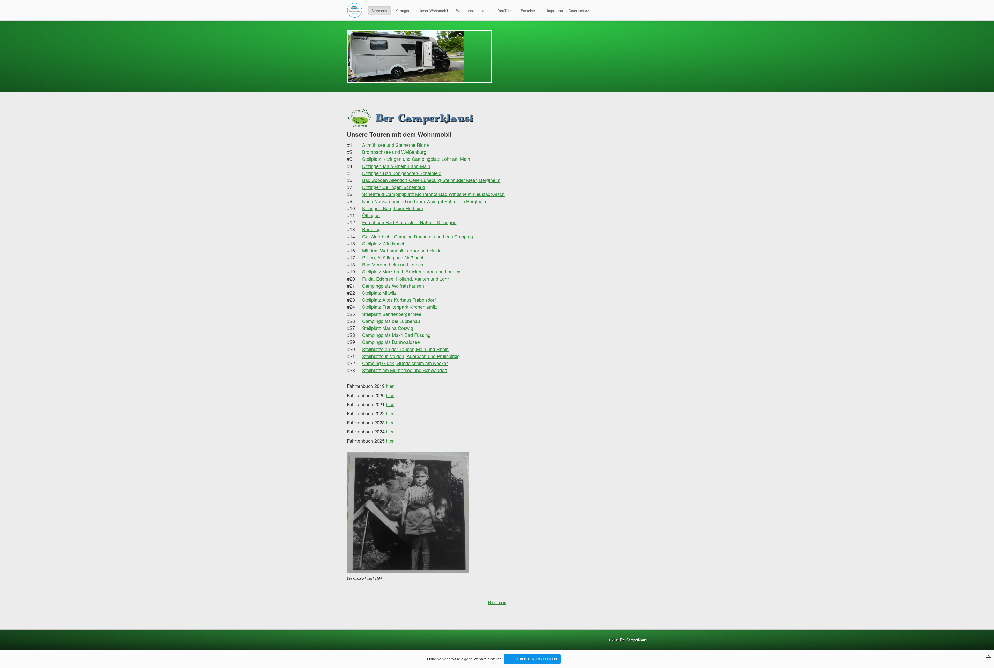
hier (390, 404)
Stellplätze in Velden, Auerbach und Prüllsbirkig (411, 356)
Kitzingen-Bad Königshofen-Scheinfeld (401, 173)
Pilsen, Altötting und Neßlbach (393, 257)
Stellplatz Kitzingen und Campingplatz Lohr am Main (416, 158)
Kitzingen (402, 10)
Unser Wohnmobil (433, 10)
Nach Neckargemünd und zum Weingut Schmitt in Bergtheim (424, 201)
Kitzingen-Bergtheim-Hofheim (392, 208)
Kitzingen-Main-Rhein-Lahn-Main (396, 166)
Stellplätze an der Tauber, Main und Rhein (405, 349)
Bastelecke (530, 10)
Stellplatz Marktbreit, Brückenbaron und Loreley (411, 271)
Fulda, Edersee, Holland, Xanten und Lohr (405, 278)
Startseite (379, 10)
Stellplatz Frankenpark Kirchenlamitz (399, 306)
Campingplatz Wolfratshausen (393, 285)
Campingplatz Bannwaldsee (391, 341)
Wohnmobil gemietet (473, 10)
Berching (371, 229)
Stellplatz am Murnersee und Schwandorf (404, 370)
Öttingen (371, 215)
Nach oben (497, 602)
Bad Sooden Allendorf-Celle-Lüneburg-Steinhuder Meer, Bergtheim (431, 180)
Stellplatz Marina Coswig (387, 327)
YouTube (505, 10)
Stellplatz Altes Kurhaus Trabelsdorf (399, 299)
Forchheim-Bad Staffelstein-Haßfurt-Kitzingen (409, 222)
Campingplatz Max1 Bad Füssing (396, 334)
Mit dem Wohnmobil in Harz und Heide (402, 250)
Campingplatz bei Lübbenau (391, 320)
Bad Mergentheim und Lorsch (392, 264)
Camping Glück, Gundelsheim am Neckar (405, 363)
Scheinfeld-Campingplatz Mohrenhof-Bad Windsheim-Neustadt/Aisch (433, 194)
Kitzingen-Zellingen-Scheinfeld (393, 187)
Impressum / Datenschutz (568, 10)
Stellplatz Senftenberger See (391, 313)
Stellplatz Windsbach (383, 243)
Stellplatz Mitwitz (379, 292)
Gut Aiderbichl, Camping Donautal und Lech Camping (417, 236)
